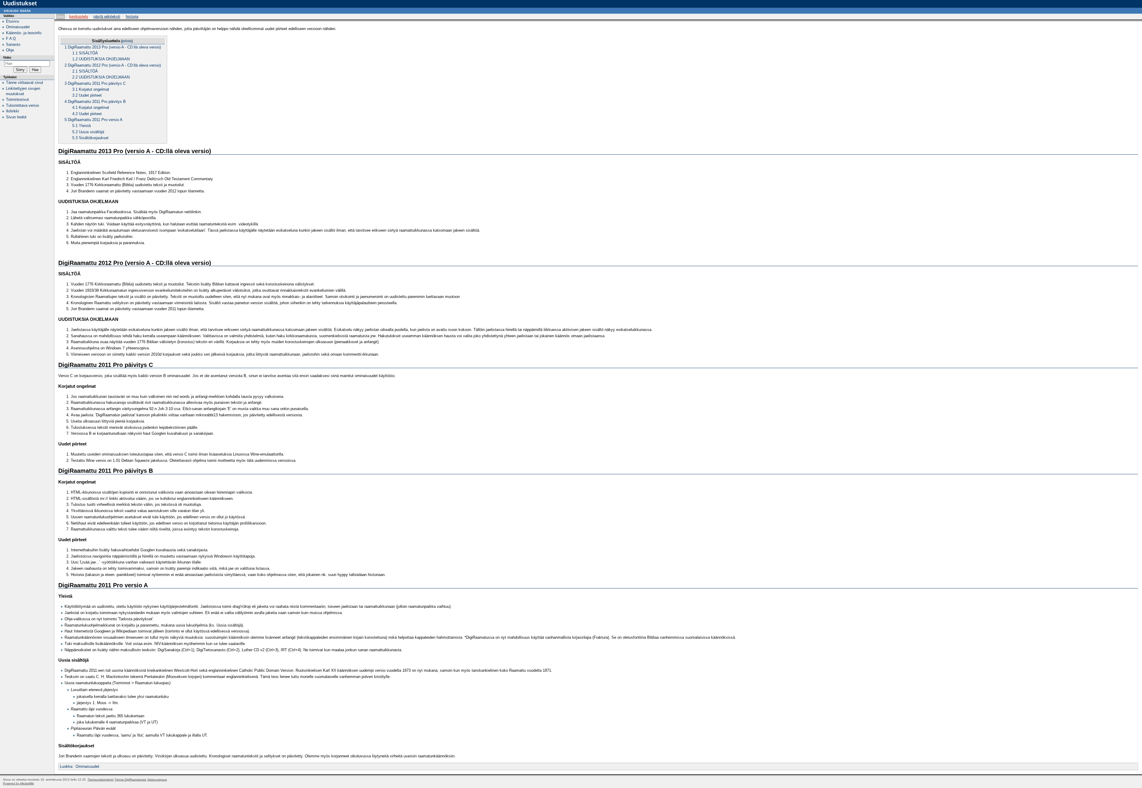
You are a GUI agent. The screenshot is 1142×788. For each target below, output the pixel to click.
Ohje (10, 50)
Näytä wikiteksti (106, 16)
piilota (127, 41)
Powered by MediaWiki (18, 783)
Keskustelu (78, 16)
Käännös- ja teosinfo (23, 33)
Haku (7, 57)
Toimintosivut (17, 99)
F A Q (11, 38)
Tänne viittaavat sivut (24, 82)
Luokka (66, 766)
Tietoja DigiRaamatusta (130, 779)
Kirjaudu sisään (17, 10)
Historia (132, 16)
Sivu (60, 16)
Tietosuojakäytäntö (100, 779)
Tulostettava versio (22, 105)
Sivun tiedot (16, 117)
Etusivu (12, 21)
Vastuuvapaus (157, 779)
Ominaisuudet (87, 766)
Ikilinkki (12, 111)
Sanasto (13, 44)
